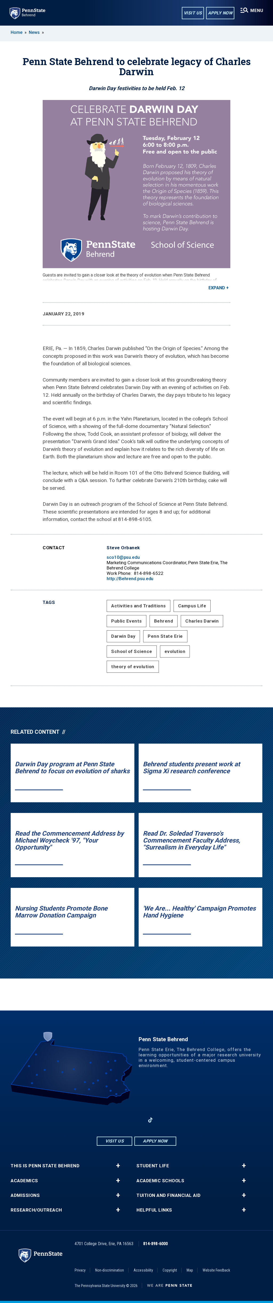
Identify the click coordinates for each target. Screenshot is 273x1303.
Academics (24, 1180)
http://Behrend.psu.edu (130, 578)
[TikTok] (150, 1120)
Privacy (80, 1270)
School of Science (131, 651)
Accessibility (143, 1270)
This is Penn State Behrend (45, 1165)
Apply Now (220, 12)
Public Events (126, 621)
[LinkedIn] (136, 1120)
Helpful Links (154, 1210)
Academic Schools (160, 1180)
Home (16, 32)
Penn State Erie (165, 636)
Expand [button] (216, 287)
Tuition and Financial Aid (168, 1195)
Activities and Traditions (138, 605)
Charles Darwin (202, 621)
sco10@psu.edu (123, 557)
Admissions (25, 1195)
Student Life (152, 1165)
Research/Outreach (36, 1210)
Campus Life (192, 605)
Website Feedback (216, 1270)
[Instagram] (122, 1120)
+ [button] (118, 1165)
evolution (175, 651)
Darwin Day (123, 636)
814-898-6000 (155, 1243)
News (34, 32)
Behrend (163, 621)
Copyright (170, 1270)
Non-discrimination (109, 1270)
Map (190, 1270)
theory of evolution (132, 666)
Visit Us (193, 12)
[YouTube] (164, 1120)
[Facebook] (109, 1120)
